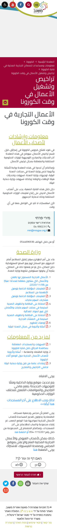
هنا (35, 449)
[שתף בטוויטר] (5, 483)
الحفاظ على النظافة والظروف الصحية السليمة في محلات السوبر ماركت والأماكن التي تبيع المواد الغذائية (26, 307)
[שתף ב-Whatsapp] (20, 483)
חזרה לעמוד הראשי (26, 474)
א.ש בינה (26, 511)
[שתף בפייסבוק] (13, 483)
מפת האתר (21, 522)
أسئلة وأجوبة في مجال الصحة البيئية (27, 326)
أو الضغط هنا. (21, 432)
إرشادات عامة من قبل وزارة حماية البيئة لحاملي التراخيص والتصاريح (26, 365)
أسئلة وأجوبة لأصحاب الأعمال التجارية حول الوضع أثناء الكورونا (27, 355)
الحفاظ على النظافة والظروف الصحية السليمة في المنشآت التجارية (27, 317)
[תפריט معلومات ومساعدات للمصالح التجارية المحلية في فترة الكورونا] (5, 102)
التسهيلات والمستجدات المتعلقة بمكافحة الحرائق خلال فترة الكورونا (30, 346)
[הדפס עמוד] (28, 483)
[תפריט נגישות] (5, 5)
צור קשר (47, 522)
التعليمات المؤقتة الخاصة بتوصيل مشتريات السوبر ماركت (29, 298)
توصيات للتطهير (38, 322)
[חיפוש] (28, 5)
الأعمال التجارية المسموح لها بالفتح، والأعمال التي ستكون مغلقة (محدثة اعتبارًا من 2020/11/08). (26, 281)
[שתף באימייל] (5, 490)
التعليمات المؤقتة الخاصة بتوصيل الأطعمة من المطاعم (29, 290)
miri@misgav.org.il (37, 230)
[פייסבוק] (20, 5)
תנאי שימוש (35, 522)
